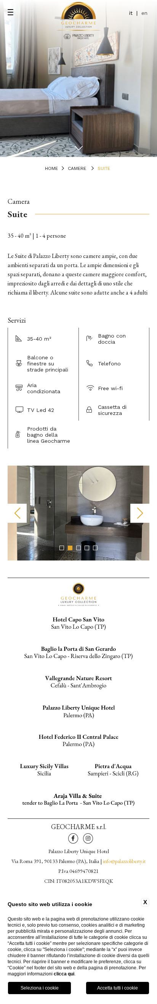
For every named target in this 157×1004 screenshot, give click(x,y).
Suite (104, 168)
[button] (61, 548)
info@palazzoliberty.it (124, 861)
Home (51, 168)
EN (144, 13)
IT (131, 13)
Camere (77, 168)
